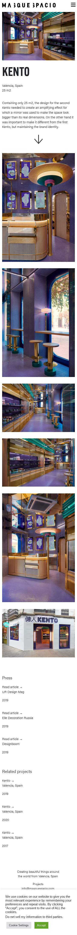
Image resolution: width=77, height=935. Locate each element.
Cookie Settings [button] (19, 925)
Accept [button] (41, 925)
